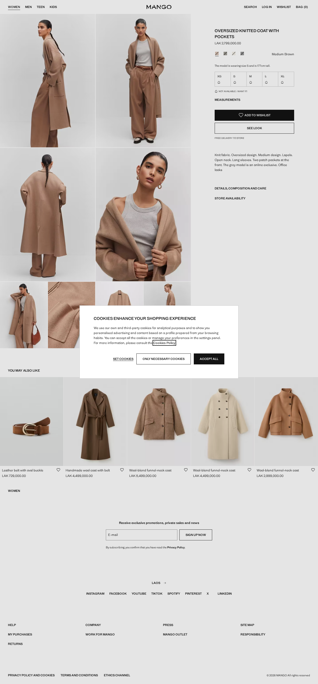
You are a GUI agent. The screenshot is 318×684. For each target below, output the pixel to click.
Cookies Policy (164, 343)
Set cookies (123, 359)
